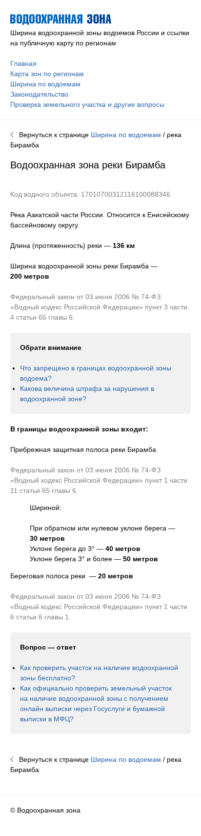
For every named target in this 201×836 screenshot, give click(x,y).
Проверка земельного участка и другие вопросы (87, 104)
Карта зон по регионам (47, 74)
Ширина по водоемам (45, 84)
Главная (23, 63)
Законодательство (39, 94)
